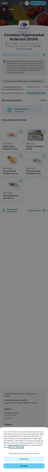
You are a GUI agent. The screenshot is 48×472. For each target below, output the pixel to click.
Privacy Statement (16, 447)
